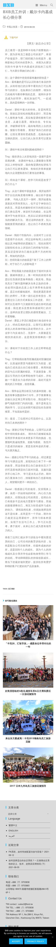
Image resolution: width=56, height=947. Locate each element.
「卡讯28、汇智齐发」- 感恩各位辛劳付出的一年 (28, 645)
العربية (12, 835)
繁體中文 (13, 825)
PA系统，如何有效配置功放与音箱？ (26, 851)
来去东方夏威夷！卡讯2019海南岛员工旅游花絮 (28, 740)
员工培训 (11, 589)
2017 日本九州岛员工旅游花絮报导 (28, 785)
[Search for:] (50, 5)
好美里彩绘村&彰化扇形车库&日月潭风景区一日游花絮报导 (28, 692)
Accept (16, 941)
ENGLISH (13, 830)
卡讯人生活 (12, 26)
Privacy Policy (35, 941)
